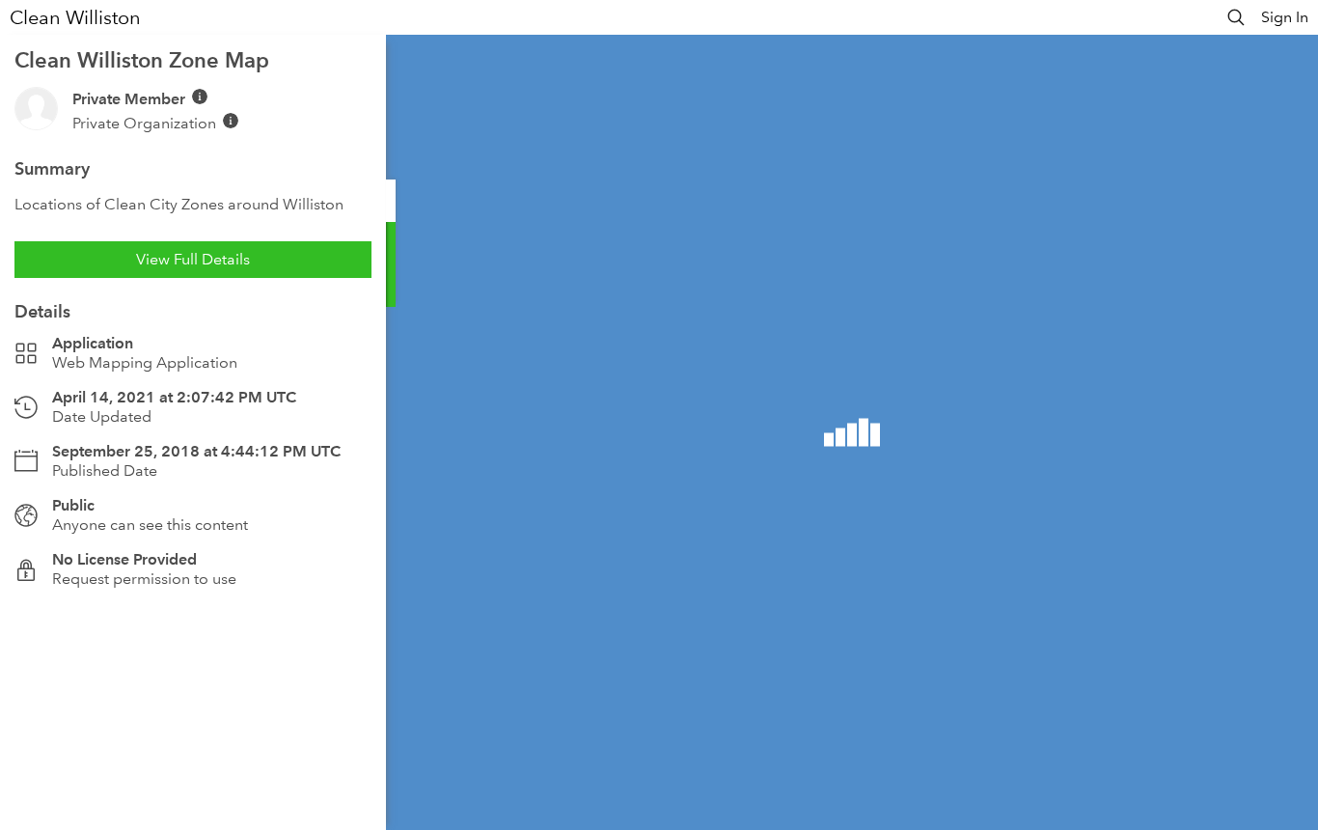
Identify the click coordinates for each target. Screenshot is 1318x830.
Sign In (1284, 17)
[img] (199, 96)
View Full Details (193, 259)
